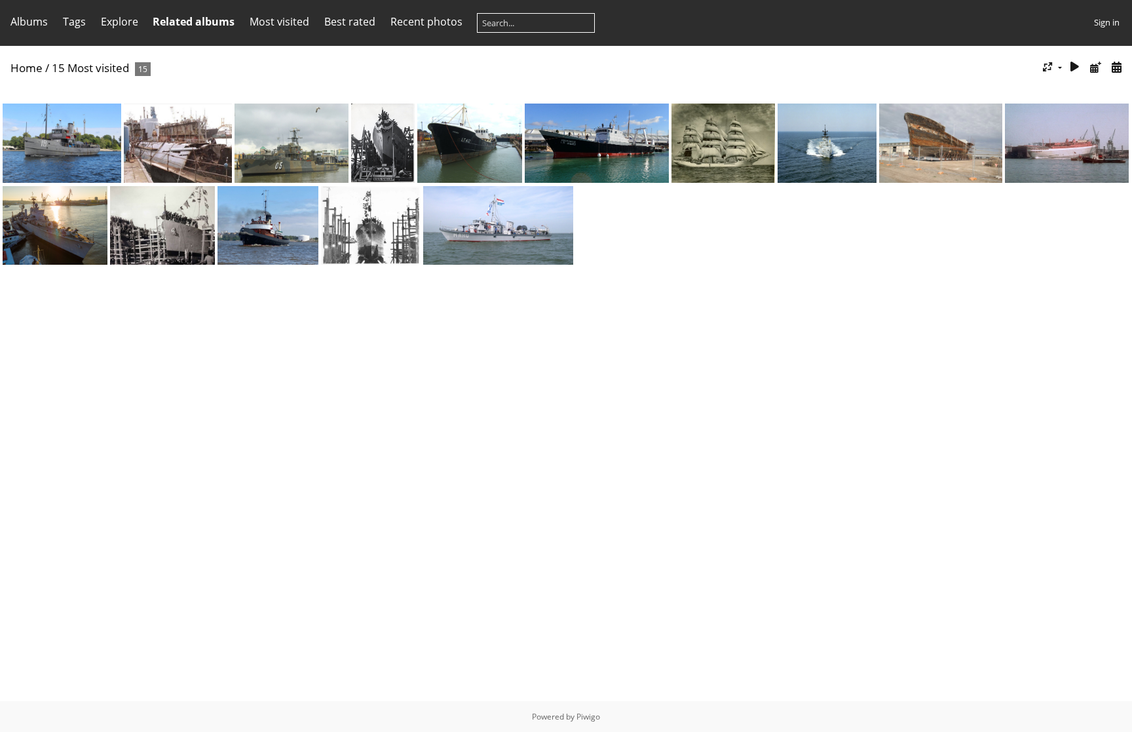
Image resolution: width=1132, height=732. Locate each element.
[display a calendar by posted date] (1095, 67)
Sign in (1107, 22)
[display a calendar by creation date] (1116, 67)
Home (26, 67)
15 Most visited (90, 67)
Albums (29, 21)
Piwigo (588, 716)
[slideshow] (1075, 67)
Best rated (349, 21)
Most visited (279, 21)
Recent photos (426, 21)
